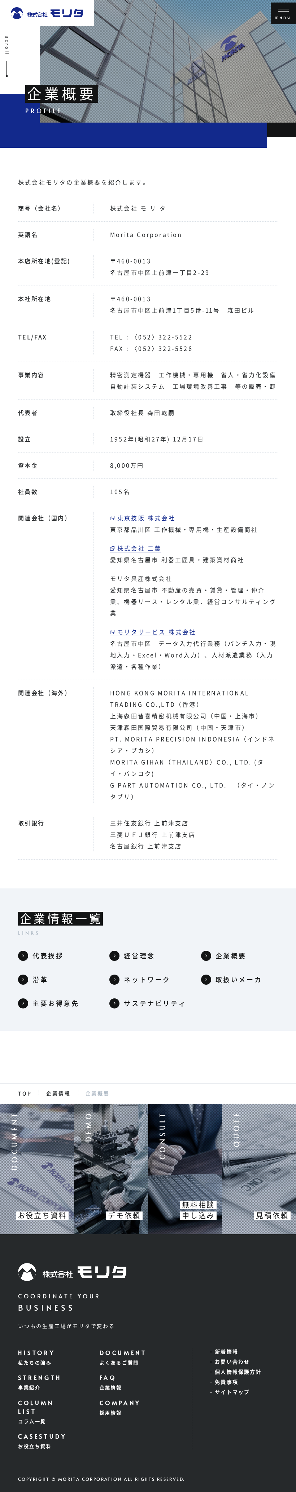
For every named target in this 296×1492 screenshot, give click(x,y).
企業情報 (58, 1093)
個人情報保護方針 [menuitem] (238, 1371)
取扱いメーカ (239, 979)
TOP (24, 1093)
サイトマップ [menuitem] (232, 1392)
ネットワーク (147, 979)
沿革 (40, 979)
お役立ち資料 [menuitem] (35, 1446)
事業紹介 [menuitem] (29, 1387)
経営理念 (139, 956)
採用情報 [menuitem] (111, 1413)
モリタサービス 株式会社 (156, 632)
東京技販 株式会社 (146, 518)
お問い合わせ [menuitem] (232, 1361)
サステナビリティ (155, 1003)
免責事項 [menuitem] (226, 1382)
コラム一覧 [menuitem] (32, 1421)
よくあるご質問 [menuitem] (119, 1362)
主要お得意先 (55, 1003)
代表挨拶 (48, 956)
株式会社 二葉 (139, 548)
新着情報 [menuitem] (226, 1351)
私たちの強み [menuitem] (35, 1362)
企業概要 (231, 956)
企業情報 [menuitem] (111, 1387)
